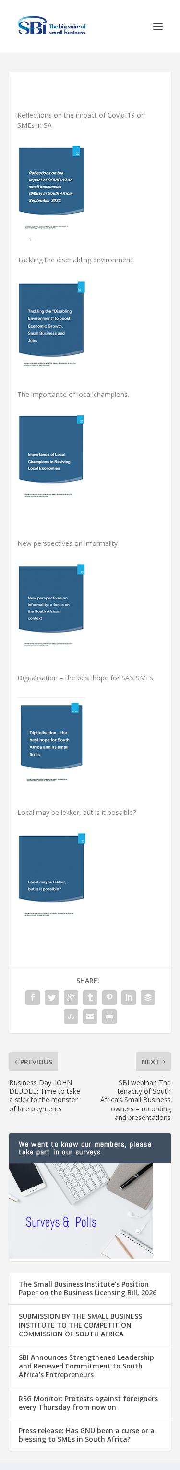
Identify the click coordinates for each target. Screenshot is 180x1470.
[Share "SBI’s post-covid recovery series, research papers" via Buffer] (147, 997)
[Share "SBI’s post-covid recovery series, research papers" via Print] (109, 1016)
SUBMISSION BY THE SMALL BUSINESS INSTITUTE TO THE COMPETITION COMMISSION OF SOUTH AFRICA (80, 1325)
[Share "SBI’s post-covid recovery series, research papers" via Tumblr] (90, 997)
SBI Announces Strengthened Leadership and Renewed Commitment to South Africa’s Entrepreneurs (86, 1366)
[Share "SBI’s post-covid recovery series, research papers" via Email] (90, 1016)
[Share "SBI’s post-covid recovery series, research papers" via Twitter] (51, 997)
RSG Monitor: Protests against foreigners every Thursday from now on (88, 1403)
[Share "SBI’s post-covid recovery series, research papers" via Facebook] (32, 997)
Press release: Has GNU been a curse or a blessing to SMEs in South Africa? (87, 1435)
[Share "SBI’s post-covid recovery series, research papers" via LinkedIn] (128, 997)
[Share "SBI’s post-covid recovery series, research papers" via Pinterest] (109, 997)
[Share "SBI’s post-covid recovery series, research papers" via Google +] (71, 997)
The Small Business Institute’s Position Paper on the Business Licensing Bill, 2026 (87, 1288)
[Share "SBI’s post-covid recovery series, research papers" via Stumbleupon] (71, 1016)
